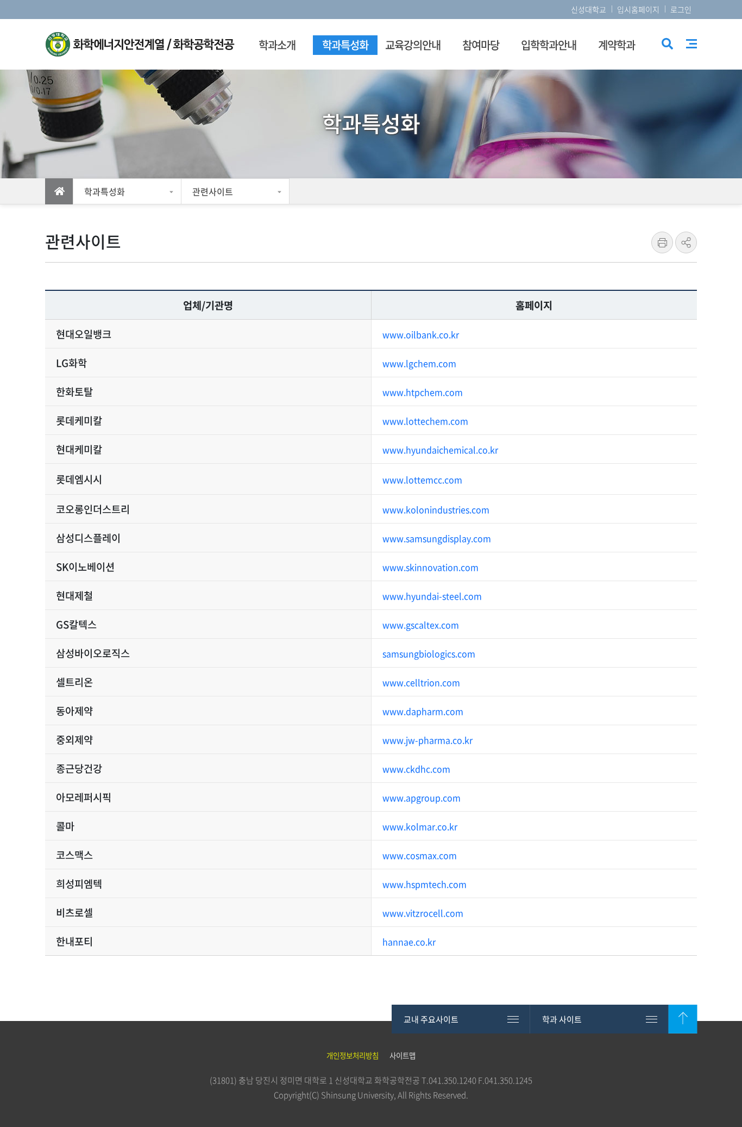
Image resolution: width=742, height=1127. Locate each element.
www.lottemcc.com (422, 479)
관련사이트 (212, 191)
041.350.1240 (452, 1080)
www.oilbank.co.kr (420, 334)
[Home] (59, 191)
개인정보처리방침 (352, 1055)
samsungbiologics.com (428, 653)
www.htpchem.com (422, 392)
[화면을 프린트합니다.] (662, 242)
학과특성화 (104, 191)
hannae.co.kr (409, 941)
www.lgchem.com (419, 363)
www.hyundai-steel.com (432, 595)
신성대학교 (588, 9)
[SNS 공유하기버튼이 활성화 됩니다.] (686, 242)
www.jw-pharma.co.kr (427, 739)
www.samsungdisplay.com (436, 538)
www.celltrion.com (421, 682)
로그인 (680, 9)
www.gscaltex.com (420, 624)
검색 (666, 45)
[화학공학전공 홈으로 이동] (140, 44)
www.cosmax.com (419, 855)
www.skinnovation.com (430, 567)
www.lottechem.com (425, 420)
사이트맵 (691, 43)
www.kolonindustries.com (435, 509)
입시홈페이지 (638, 9)
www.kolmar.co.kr (419, 826)
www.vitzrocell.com (422, 912)
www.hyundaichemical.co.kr (440, 449)
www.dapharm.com (422, 711)
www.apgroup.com (421, 797)
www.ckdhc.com (416, 768)
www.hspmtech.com (424, 884)
